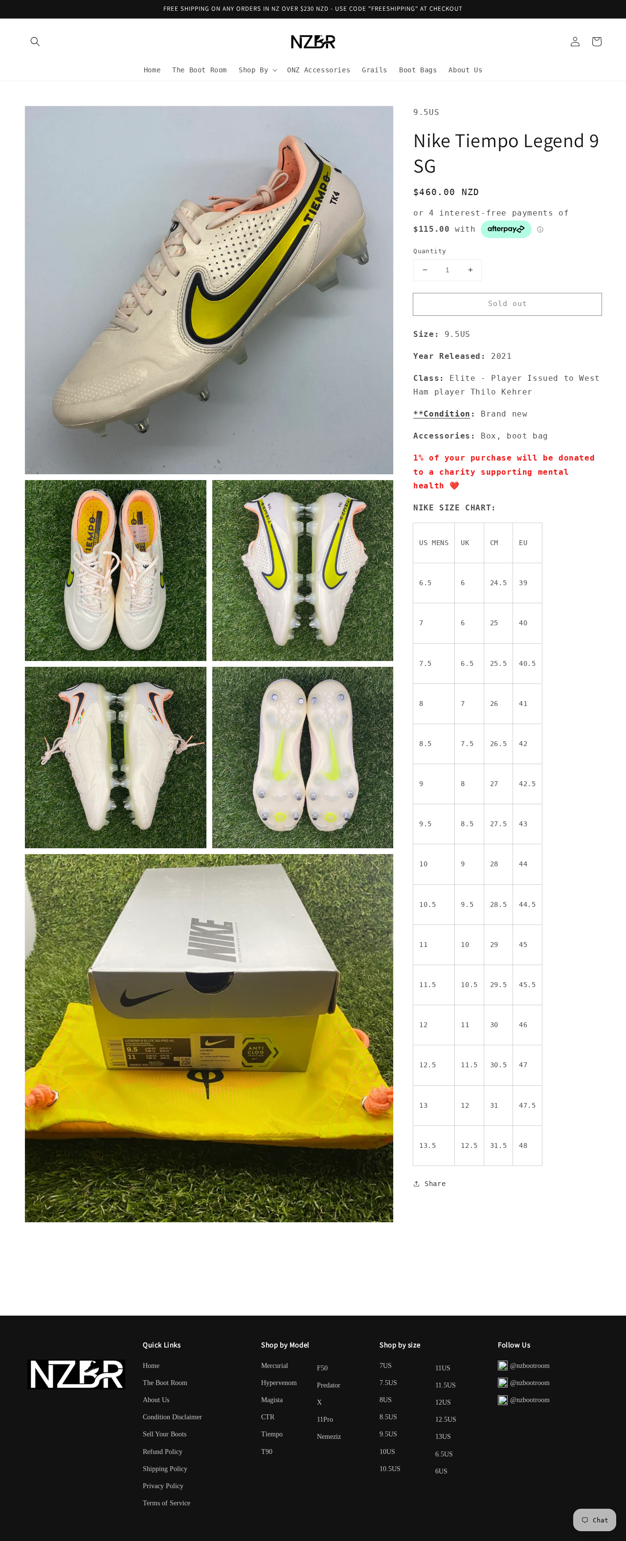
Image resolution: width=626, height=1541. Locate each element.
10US (387, 1451)
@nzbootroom (530, 1365)
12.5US (445, 1419)
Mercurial (274, 1365)
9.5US (388, 1434)
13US (443, 1436)
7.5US (388, 1383)
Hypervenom (279, 1383)
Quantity (429, 251)
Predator (328, 1385)
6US (441, 1471)
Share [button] (435, 1184)
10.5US (390, 1469)
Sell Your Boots (164, 1434)
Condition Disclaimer (172, 1417)
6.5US (444, 1454)
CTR (267, 1417)
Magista (272, 1400)
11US (442, 1368)
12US (443, 1402)
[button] (35, 41)
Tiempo (272, 1434)
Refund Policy (162, 1451)
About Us (156, 1400)
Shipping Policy (165, 1469)
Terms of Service (166, 1503)
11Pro (325, 1419)
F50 (322, 1368)
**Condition (441, 413)
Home (151, 1365)
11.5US (445, 1385)
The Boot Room (165, 1383)
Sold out (507, 303)
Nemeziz (329, 1436)
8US (386, 1400)
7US (386, 1365)
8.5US (388, 1417)
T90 (266, 1451)
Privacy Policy (163, 1486)
